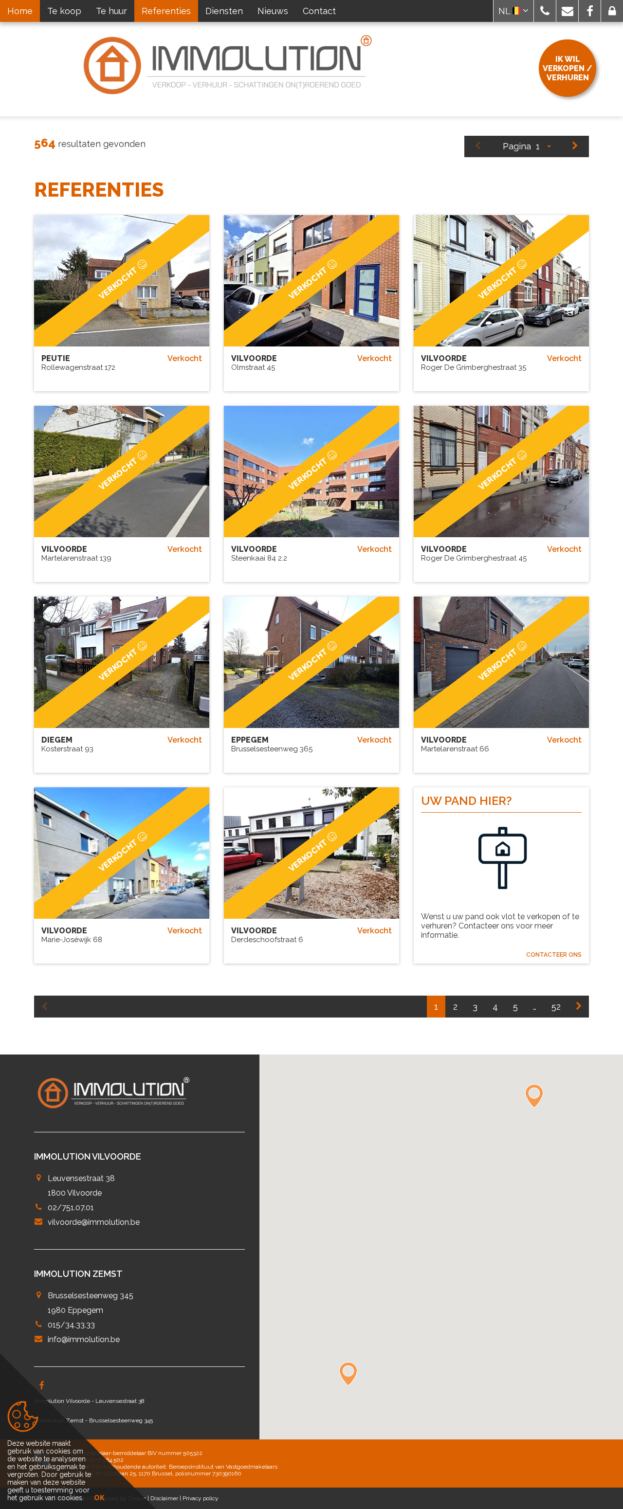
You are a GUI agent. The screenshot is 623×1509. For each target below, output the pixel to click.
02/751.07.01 (71, 1207)
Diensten (224, 11)
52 (556, 1006)
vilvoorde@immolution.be (94, 1222)
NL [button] (505, 11)
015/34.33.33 (71, 1324)
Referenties (166, 11)
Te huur (111, 11)
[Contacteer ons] (501, 865)
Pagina (517, 146)
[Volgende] (575, 146)
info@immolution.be (84, 1339)
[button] (545, 11)
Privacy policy (201, 1498)
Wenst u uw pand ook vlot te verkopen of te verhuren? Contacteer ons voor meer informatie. (500, 926)
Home (20, 11)
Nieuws (272, 11)
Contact (319, 11)
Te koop (64, 11)
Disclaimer (164, 1498)
